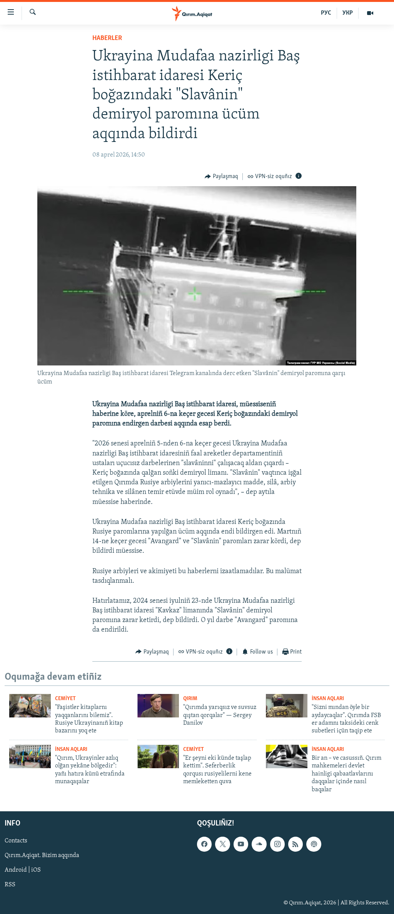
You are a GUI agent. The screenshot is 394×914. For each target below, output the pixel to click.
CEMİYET (65, 699)
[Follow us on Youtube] (241, 844)
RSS (10, 885)
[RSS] (295, 844)
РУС (326, 13)
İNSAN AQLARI (328, 699)
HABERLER (107, 38)
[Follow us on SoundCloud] (259, 844)
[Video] (370, 13)
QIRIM (190, 699)
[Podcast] (313, 844)
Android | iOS (23, 870)
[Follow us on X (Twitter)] (222, 844)
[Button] (221, 177)
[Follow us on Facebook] (204, 844)
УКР (347, 13)
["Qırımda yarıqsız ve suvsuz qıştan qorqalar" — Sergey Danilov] (158, 705)
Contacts (16, 841)
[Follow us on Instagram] (277, 844)
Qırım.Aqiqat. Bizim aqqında (42, 855)
